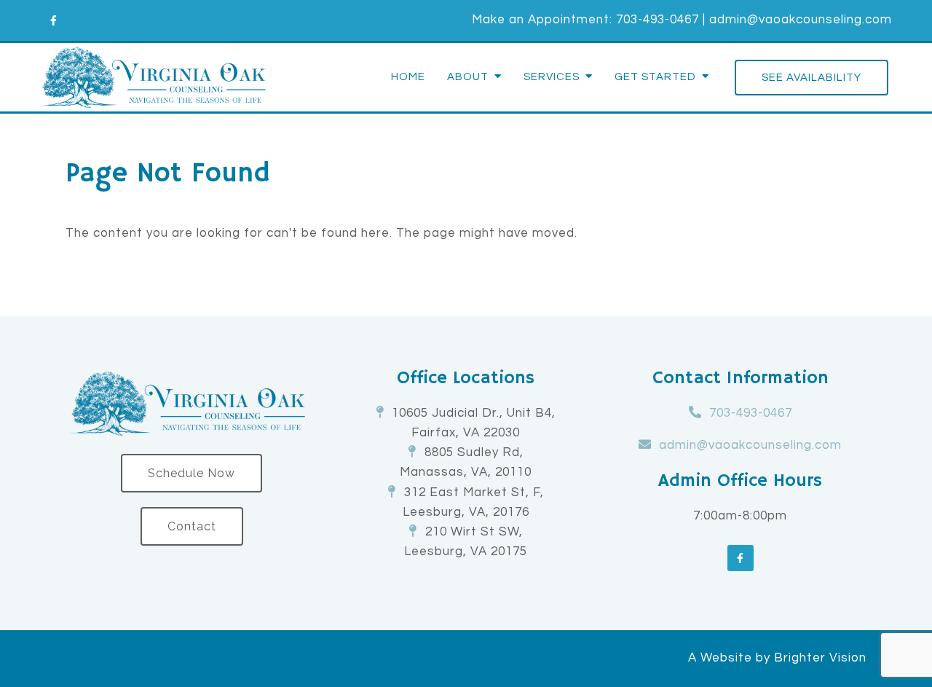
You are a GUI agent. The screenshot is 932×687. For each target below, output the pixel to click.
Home (408, 76)
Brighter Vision (820, 657)
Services (552, 76)
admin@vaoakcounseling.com (800, 19)
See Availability (811, 77)
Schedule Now (191, 473)
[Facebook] (53, 20)
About (468, 76)
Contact (191, 526)
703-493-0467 (657, 19)
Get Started (655, 76)
